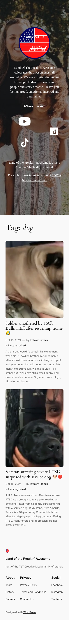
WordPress (29, 612)
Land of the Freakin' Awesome (28, 558)
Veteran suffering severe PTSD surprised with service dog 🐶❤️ (34, 474)
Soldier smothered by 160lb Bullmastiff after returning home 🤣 (34, 328)
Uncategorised (17, 345)
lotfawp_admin (39, 340)
